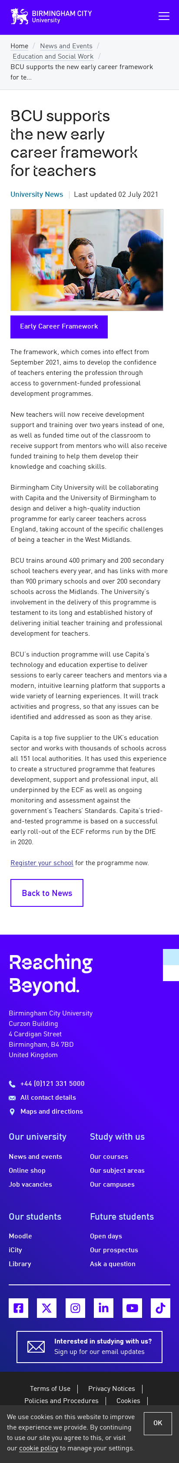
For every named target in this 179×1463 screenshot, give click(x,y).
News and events (35, 1157)
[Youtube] (132, 1308)
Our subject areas (117, 1171)
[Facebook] (18, 1308)
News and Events (66, 46)
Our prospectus (114, 1250)
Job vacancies (30, 1184)
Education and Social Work (53, 56)
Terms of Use (50, 1389)
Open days (106, 1236)
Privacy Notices (111, 1389)
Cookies (128, 1401)
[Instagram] (75, 1308)
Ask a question (113, 1264)
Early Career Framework (59, 326)
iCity (15, 1250)
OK (157, 1423)
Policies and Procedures (61, 1401)
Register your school (41, 863)
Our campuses (112, 1184)
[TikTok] (160, 1308)
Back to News (47, 893)
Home (19, 46)
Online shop (27, 1171)
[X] (46, 1308)
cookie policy (38, 1448)
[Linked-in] (103, 1308)
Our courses (109, 1157)
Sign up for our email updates (103, 1347)
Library (20, 1264)
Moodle (20, 1236)
